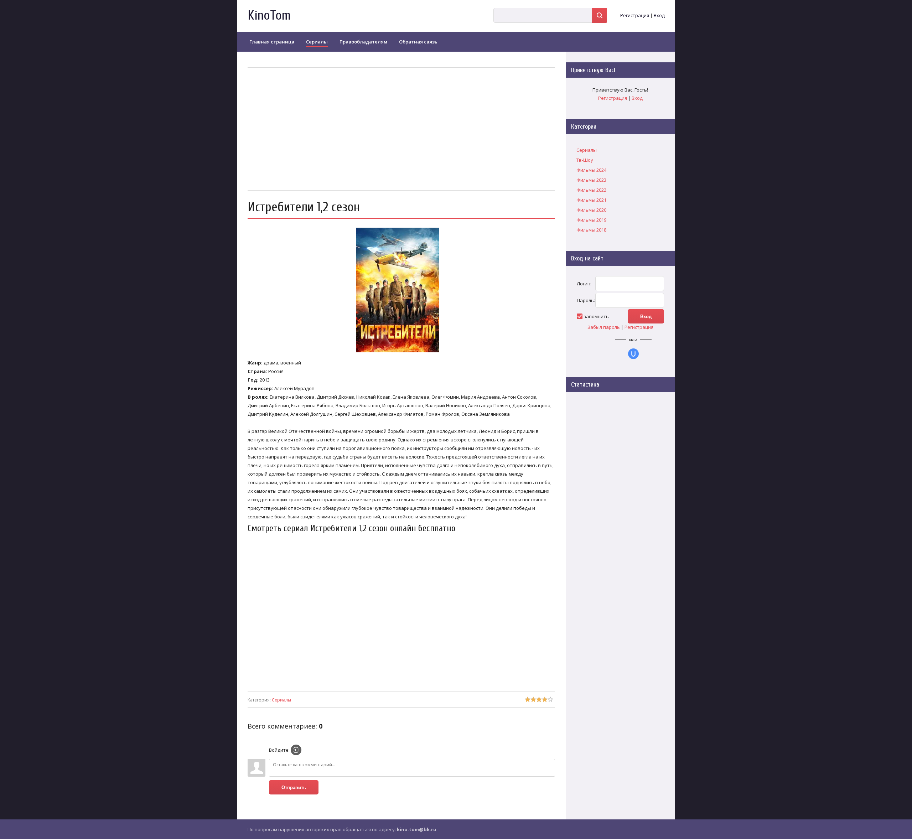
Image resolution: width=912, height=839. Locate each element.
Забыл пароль (603, 327)
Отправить (293, 787)
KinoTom (269, 15)
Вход (659, 15)
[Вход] (296, 750)
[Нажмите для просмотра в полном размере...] (401, 352)
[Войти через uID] (633, 353)
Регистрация (634, 15)
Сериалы (281, 700)
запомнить (596, 316)
